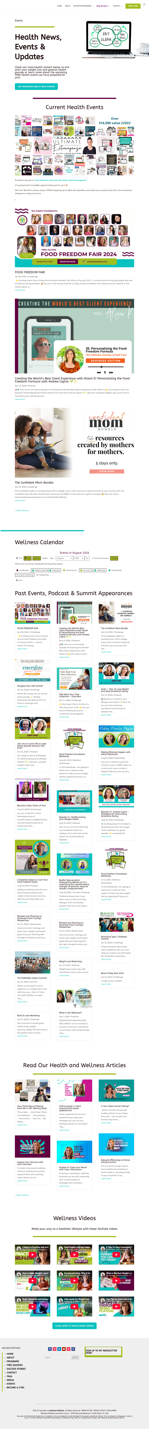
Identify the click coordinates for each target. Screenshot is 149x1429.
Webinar (77, 760)
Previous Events (101, 558)
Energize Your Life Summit (30, 686)
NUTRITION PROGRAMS (82, 6)
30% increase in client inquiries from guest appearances (70, 1108)
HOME (59, 6)
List (27, 559)
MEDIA (10, 1380)
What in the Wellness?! (70, 1012)
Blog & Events (102, 6)
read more (20, 290)
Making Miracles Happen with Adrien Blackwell (115, 753)
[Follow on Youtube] (64, 1349)
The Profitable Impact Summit (32, 978)
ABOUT (67, 6)
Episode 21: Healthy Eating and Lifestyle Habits (72, 818)
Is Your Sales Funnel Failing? (115, 1106)
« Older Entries (22, 510)
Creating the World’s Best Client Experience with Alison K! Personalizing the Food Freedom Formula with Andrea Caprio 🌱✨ (72, 380)
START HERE (133, 6)
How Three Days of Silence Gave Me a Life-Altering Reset (32, 1107)
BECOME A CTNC (15, 1387)
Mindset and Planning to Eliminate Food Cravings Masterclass (29, 918)
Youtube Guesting (80, 892)
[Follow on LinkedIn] (59, 1349)
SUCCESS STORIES (16, 1368)
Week (45, 558)
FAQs (9, 1376)
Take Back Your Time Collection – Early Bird (70, 695)
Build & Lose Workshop (28, 1015)
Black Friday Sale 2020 (112, 973)
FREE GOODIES (15, 1365)
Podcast (32, 386)
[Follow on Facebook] (50, 1349)
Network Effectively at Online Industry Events (115, 1161)
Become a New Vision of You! (31, 805)
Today (114, 558)
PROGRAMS (13, 1361)
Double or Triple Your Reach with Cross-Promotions (73, 1168)
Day (52, 558)
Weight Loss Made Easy (70, 961)
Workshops (35, 809)
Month (37, 558)
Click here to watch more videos (74, 1326)
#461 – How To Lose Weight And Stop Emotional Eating (115, 690)
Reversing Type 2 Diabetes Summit (114, 937)
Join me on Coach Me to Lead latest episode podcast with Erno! (31, 745)
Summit (33, 982)
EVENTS (11, 1383)
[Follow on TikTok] (68, 1349)
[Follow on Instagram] (54, 1349)
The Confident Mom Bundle (34, 482)
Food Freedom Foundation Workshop (72, 755)
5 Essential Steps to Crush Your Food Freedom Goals (32, 881)
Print (19, 581)
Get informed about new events (36, 86)
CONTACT (116, 6)
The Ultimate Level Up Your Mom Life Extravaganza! (60, 180)
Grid (19, 559)
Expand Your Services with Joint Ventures (30, 1163)
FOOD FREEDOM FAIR (30, 272)
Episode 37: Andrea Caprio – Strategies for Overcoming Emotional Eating (115, 814)
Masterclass (35, 924)
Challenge (33, 276)
